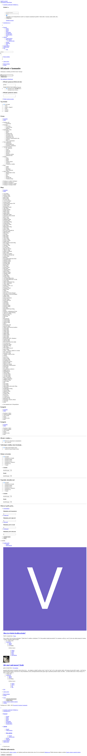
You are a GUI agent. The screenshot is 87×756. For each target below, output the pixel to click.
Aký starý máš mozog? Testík (13, 665)
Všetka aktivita (9, 38)
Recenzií (5, 522)
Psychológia (15, 668)
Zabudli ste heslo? (10, 20)
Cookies (5, 703)
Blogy (7, 31)
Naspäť (7, 716)
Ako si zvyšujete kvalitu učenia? (14, 633)
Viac (7, 36)
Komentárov (6, 508)
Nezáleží (7, 456)
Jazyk (4, 697)
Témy (6, 105)
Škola (14, 636)
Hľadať (7, 42)
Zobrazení (5, 528)
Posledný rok (8, 463)
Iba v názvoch (8, 442)
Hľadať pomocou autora (8, 99)
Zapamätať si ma (9, 16)
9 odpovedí (8, 642)
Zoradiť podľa (6, 543)
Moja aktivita (9, 39)
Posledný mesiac (8, 460)
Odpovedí (5, 515)
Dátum (7, 544)
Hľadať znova (3, 76)
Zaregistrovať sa (6, 22)
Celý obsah (7, 104)
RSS (4, 689)
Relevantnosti (9, 545)
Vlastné (6, 465)
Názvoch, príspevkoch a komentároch (13, 440)
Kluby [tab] (4, 120)
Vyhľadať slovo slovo (14, 88)
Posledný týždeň (8, 459)
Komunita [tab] (5, 118)
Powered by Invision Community (20, 705)
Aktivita (5, 37)
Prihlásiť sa (9, 18)
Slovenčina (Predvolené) (11, 699)
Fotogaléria (8, 32)
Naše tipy (8, 43)
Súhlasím (3, 754)
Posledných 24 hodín (9, 458)
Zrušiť (5, 538)
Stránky (6, 111)
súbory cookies (13, 752)
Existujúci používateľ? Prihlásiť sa (11, 4)
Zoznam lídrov (9, 34)
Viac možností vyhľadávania (7, 79)
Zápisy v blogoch (8, 107)
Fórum (7, 29)
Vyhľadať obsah (7, 536)
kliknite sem (47, 752)
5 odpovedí (8, 675)
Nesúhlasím (8, 754)
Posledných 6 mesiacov (10, 462)
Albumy (6, 109)
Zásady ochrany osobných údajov (10, 701)
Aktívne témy (12, 40)
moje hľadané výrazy (11, 447)
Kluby (7, 28)
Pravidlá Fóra (9, 33)
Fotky (6, 108)
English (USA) (9, 700)
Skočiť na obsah (4, 1)
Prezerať (5, 27)
